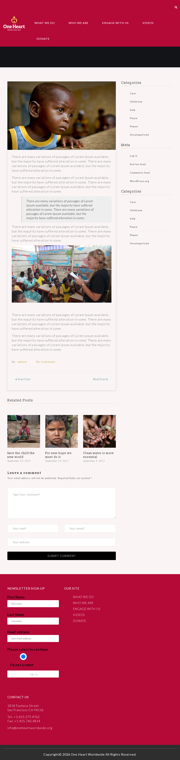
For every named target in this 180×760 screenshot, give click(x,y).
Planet (134, 126)
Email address (18, 632)
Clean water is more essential (98, 455)
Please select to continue (27, 649)
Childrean (136, 101)
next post (99, 379)
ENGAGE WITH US (115, 22)
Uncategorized (139, 134)
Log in (134, 155)
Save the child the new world (21, 455)
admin (22, 361)
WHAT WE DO (44, 22)
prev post (24, 379)
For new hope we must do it (58, 455)
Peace (133, 118)
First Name (16, 597)
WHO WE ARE (78, 22)
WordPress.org (139, 181)
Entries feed (138, 164)
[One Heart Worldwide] (14, 23)
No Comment (45, 361)
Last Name (15, 615)
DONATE (43, 38)
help (133, 109)
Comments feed (140, 172)
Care (133, 93)
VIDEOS (148, 22)
